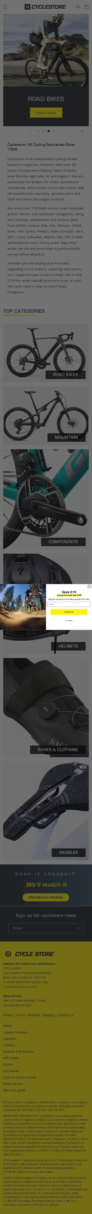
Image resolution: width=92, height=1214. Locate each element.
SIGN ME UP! (69, 612)
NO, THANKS (68, 620)
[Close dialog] (89, 586)
